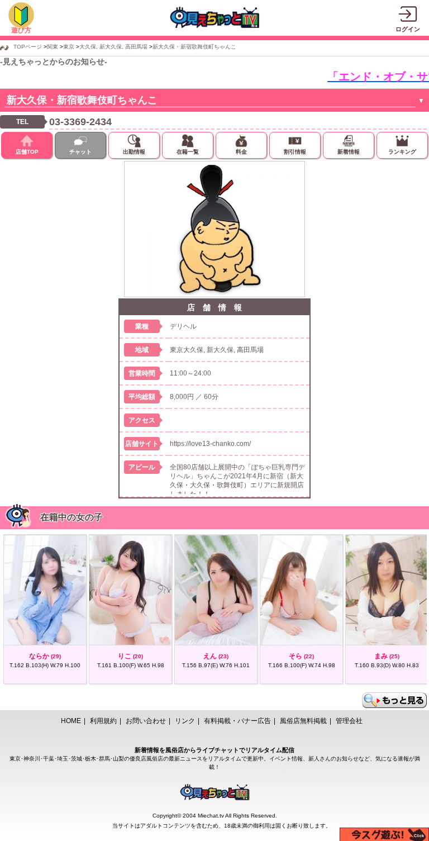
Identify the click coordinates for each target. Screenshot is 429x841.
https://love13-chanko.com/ (210, 444)
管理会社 (349, 721)
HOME (71, 721)
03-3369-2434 (80, 121)
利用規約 (103, 721)
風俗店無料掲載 (303, 721)
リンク (185, 721)
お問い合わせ (146, 721)
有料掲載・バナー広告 (237, 721)
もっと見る (394, 700)
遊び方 (21, 30)
